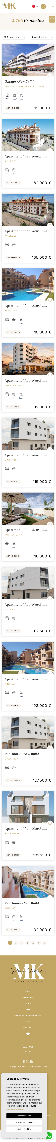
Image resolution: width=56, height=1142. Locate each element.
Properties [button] (28, 997)
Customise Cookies (24, 1122)
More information (15, 1109)
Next (51, 60)
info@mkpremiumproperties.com (28, 1066)
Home (28, 991)
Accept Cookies (24, 1115)
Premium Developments (28, 1015)
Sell (28, 1022)
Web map (20, 1138)
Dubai (28, 1009)
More (28, 1003)
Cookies (10, 1138)
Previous (4, 60)
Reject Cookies (24, 1129)
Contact (28, 1028)
